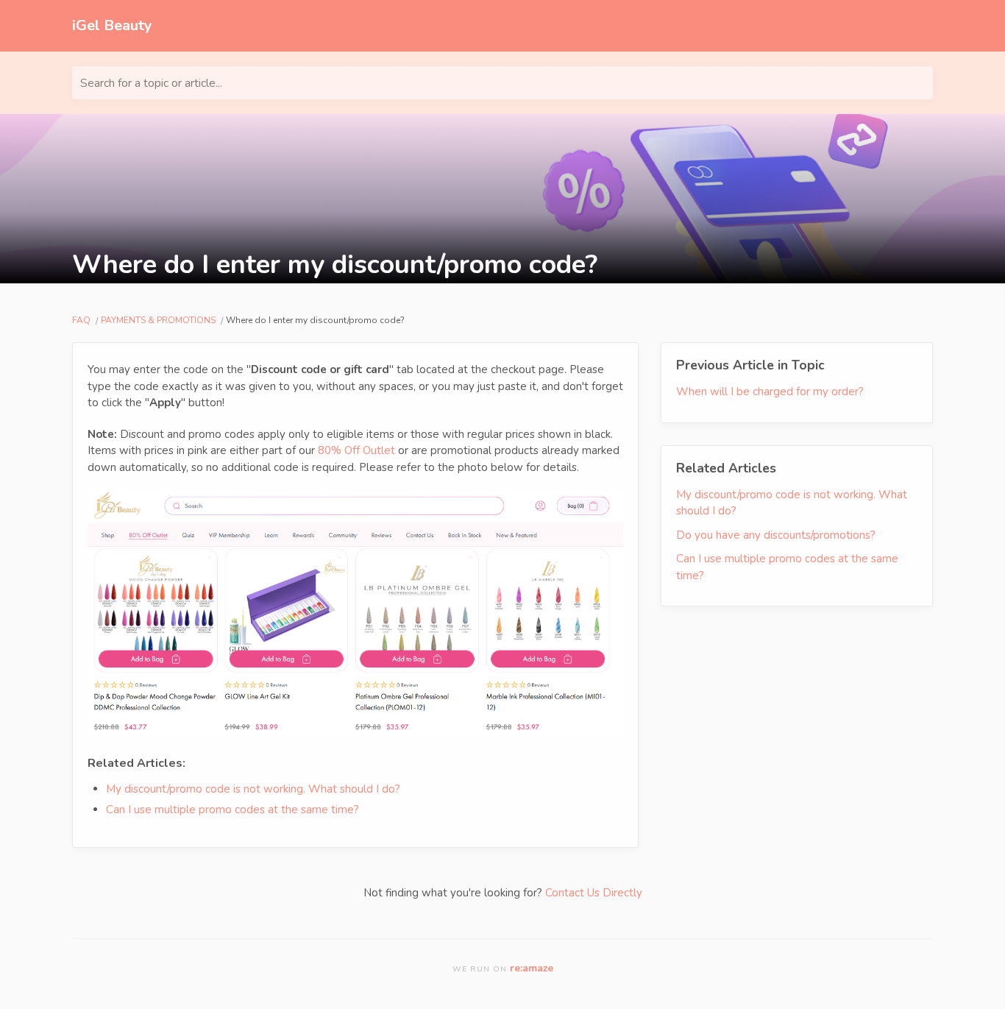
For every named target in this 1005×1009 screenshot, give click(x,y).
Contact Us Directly (593, 892)
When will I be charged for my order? (770, 391)
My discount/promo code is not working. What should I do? (253, 789)
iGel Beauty (112, 25)
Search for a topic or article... (151, 83)
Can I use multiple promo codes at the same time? (232, 809)
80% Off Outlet (356, 450)
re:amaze (531, 968)
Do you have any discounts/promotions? (776, 535)
